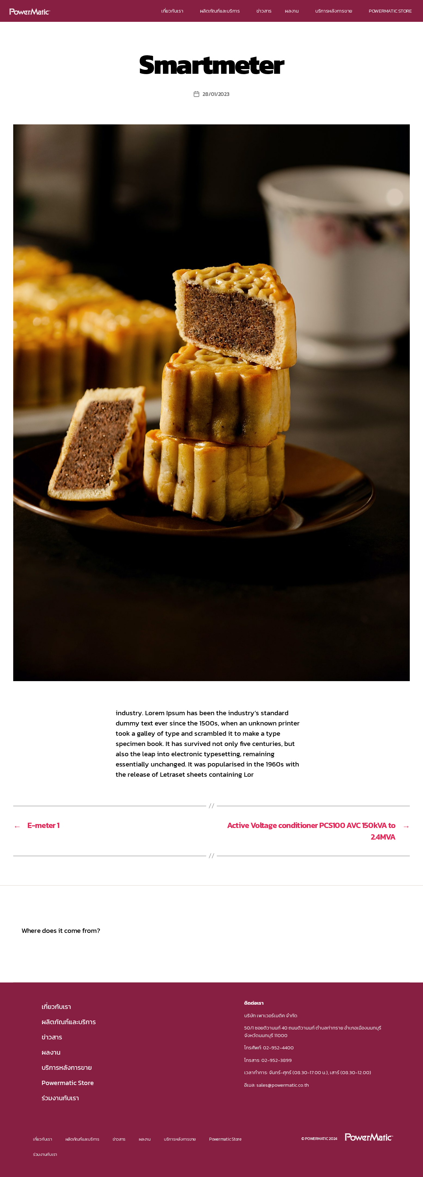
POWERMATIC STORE (390, 11)
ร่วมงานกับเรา (60, 1098)
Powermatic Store (68, 1083)
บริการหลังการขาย (333, 11)
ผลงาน (292, 11)
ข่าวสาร (264, 11)
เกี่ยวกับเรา (172, 11)
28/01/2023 (216, 94)
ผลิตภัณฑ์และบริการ (220, 11)
